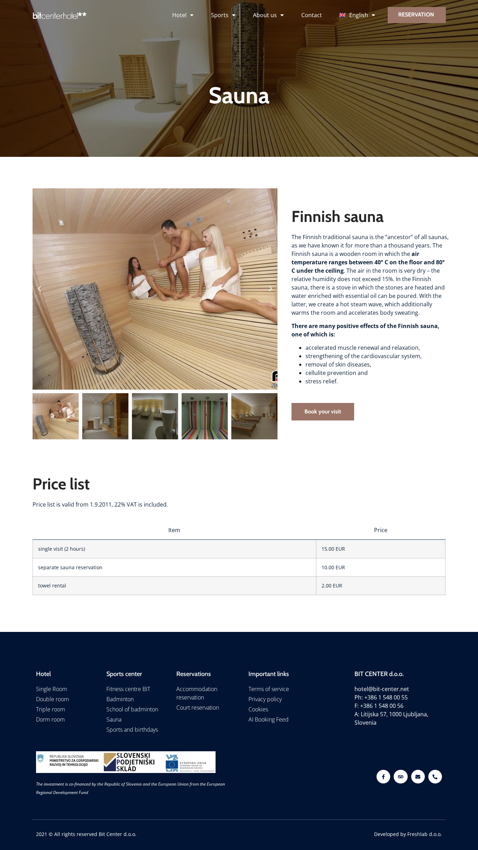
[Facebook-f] (383, 776)
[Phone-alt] (435, 776)
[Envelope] (418, 776)
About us (265, 15)
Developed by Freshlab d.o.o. (408, 834)
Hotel (179, 15)
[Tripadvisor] (400, 776)
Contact (311, 15)
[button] (39, 288)
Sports (220, 15)
